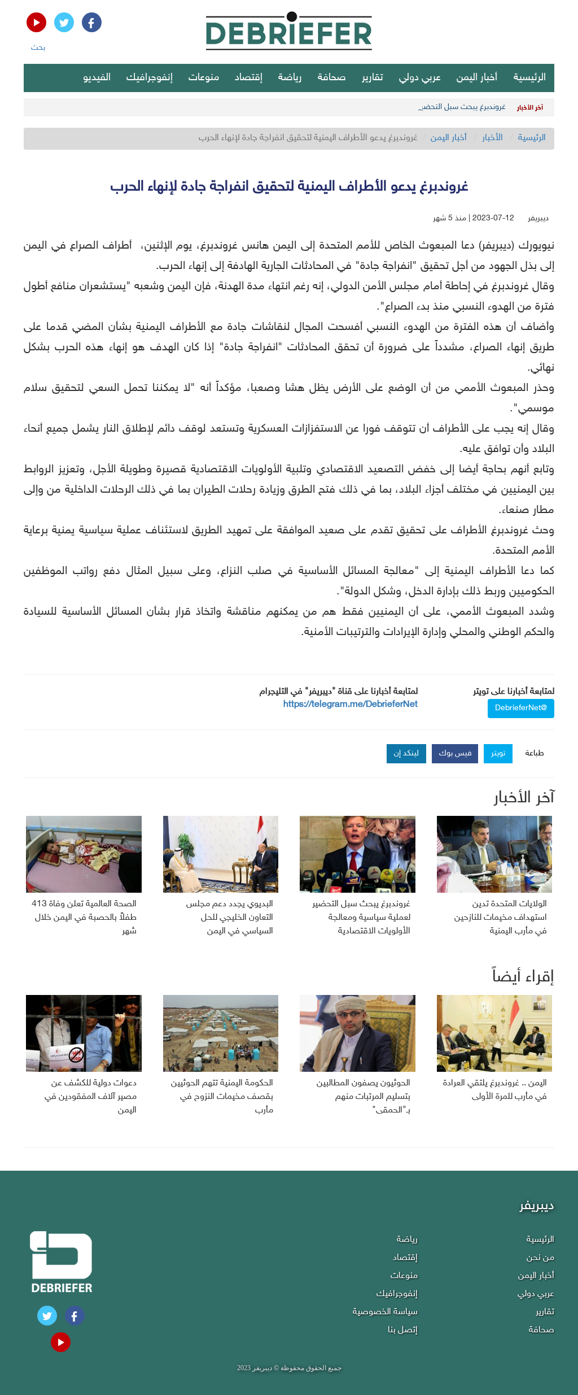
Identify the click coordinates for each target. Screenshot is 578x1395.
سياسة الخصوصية (385, 1312)
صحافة (332, 78)
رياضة (290, 78)
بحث (38, 48)
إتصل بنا (403, 1330)
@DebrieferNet (521, 708)
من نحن (540, 1258)
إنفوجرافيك (149, 78)
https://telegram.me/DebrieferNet (350, 704)
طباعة (535, 753)
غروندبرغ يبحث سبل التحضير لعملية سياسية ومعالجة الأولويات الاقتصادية (391, 107)
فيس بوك (455, 753)
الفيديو (97, 78)
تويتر (498, 753)
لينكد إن (406, 753)
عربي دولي (420, 78)
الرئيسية (530, 78)
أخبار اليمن (477, 78)
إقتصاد (248, 78)
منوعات (204, 78)
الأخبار (492, 138)
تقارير (372, 78)
